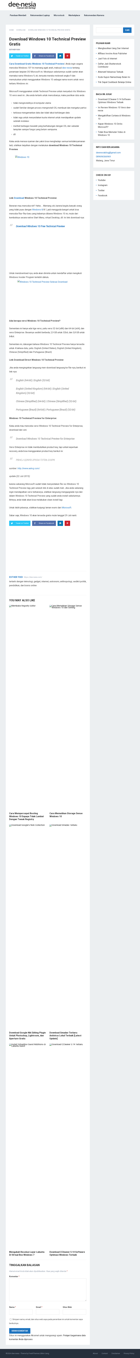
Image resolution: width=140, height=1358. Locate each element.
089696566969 (103, 156)
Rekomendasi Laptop (40, 15)
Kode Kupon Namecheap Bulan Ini (114, 77)
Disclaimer (116, 1353)
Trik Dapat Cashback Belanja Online (114, 82)
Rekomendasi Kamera (94, 15)
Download (21, 30)
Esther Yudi (14, 50)
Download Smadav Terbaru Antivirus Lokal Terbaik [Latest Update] (65, 1035)
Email (39, 1307)
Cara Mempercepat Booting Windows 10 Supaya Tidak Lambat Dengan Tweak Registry (26, 816)
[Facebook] (13, 590)
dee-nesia (67, 67)
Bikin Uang (45, 1353)
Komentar (14, 1276)
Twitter (101, 190)
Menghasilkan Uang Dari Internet (113, 48)
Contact (105, 1353)
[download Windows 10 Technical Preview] (47, 297)
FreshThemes (34, 1353)
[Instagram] (20, 590)
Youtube (102, 180)
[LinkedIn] (60, 56)
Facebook (102, 195)
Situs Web (67, 1307)
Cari (127, 30)
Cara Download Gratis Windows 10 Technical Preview (36, 63)
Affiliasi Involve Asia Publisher (112, 53)
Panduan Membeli (18, 15)
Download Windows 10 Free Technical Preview (40, 226)
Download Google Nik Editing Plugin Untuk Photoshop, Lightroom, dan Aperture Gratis (27, 1035)
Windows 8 (37, 209)
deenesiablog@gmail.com (108, 152)
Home (11, 30)
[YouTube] (17, 590)
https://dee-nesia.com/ (33, 577)
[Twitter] (10, 590)
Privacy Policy (129, 1353)
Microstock (59, 15)
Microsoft (66, 507)
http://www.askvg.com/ (29, 468)
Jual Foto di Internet (107, 58)
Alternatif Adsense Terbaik (110, 72)
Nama (12, 1307)
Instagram (102, 185)
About (95, 1353)
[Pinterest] (67, 56)
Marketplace (74, 15)
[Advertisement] (48, 251)
